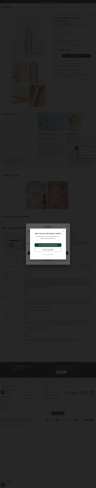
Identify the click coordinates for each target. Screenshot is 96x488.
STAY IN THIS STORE (48, 249)
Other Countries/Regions (48, 254)
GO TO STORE (48, 245)
